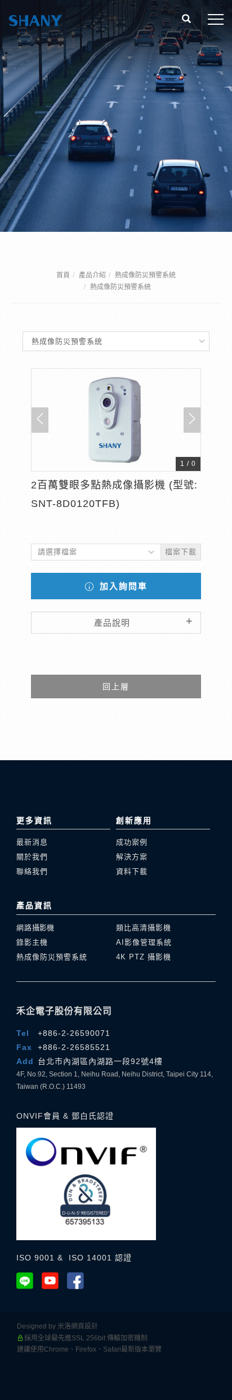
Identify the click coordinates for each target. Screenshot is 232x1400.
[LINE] (29, 1280)
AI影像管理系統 (144, 942)
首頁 (63, 275)
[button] (186, 20)
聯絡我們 (32, 871)
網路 (35, 927)
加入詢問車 (122, 586)
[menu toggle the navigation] (216, 19)
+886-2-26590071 (74, 1033)
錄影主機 (32, 942)
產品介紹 (92, 275)
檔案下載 (181, 552)
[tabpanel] (116, 116)
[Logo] (35, 19)
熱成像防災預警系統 (145, 275)
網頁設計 (84, 1326)
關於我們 (32, 856)
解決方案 (132, 856)
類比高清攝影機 (143, 927)
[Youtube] (54, 1280)
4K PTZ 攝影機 (143, 957)
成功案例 (132, 842)
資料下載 (132, 871)
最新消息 (32, 842)
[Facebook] (79, 1280)
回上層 (116, 686)
